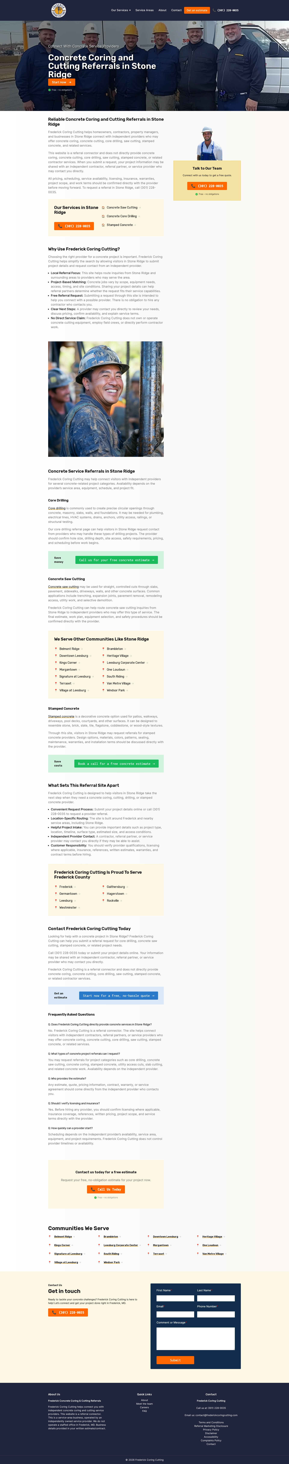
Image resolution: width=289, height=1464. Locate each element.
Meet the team (144, 1403)
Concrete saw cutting (63, 587)
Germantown (68, 893)
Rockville (113, 900)
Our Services (119, 10)
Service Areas (144, 10)
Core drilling (56, 508)
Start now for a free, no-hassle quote (116, 996)
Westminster (68, 907)
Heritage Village (118, 656)
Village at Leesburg (72, 690)
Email (160, 1306)
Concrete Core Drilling (122, 216)
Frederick (66, 887)
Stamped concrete (61, 716)
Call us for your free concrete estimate (114, 560)
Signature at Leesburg (75, 676)
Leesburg (66, 900)
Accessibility (211, 1436)
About (162, 10)
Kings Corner (68, 662)
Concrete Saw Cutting (122, 207)
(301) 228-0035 (227, 10)
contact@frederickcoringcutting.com (217, 1415)
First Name (164, 1290)
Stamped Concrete (120, 225)
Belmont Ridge (69, 649)
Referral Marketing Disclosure (211, 1425)
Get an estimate (197, 10)
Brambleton (115, 649)
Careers (144, 1407)
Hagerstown (115, 893)
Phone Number (207, 1306)
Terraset (65, 683)
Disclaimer (211, 1433)
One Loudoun (116, 669)
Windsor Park (116, 690)
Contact (176, 10)
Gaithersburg (116, 887)
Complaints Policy (211, 1440)
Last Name (204, 1290)
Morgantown (68, 669)
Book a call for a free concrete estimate (114, 764)
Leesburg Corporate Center (126, 662)
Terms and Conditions (211, 1422)
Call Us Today (109, 1189)
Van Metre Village (119, 683)
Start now (59, 82)
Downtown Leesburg (73, 656)
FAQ (144, 1410)
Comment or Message (171, 1322)
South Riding (115, 676)
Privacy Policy (211, 1429)
